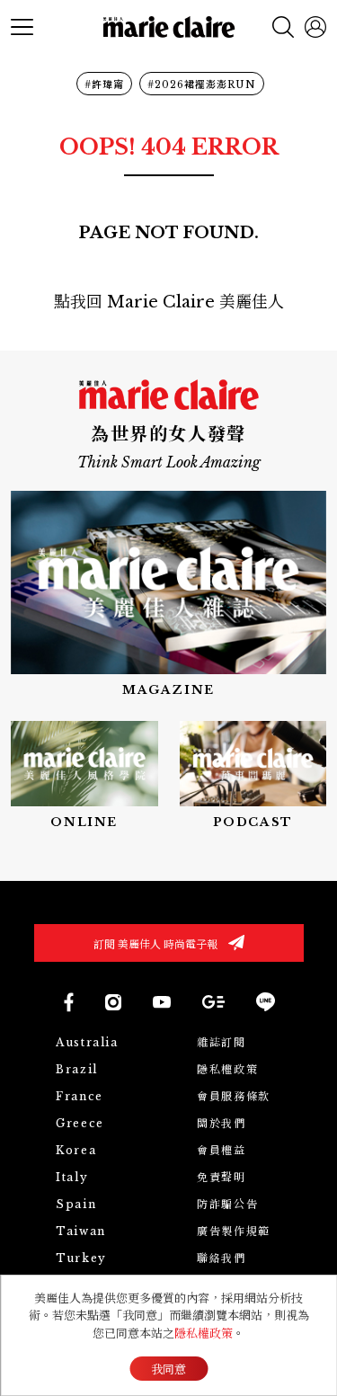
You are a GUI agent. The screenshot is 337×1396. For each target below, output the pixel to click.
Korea (76, 1150)
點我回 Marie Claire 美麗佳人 (169, 302)
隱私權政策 (227, 1069)
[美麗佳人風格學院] (84, 776)
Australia (87, 1042)
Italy (72, 1177)
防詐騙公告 (227, 1204)
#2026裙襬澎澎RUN (201, 84)
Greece (80, 1123)
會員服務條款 (233, 1096)
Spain (76, 1204)
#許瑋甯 (104, 84)
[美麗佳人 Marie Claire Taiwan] (67, 1002)
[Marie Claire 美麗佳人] (168, 27)
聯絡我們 (221, 1258)
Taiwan (81, 1231)
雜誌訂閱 (221, 1042)
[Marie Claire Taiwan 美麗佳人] (113, 1002)
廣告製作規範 (233, 1231)
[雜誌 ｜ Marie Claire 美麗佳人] (168, 594)
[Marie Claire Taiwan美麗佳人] (161, 1001)
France (79, 1096)
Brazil (77, 1069)
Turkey (81, 1258)
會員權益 (221, 1150)
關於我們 (221, 1123)
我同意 (168, 1369)
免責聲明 (221, 1177)
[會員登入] (315, 27)
